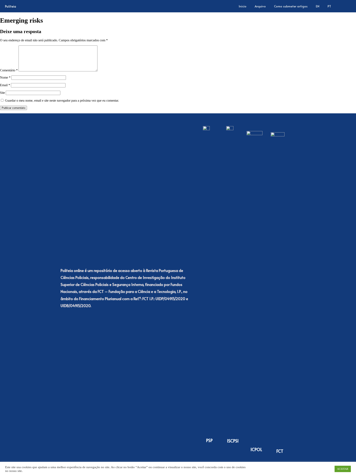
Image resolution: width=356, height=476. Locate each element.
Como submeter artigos (291, 6)
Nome (5, 77)
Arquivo (260, 6)
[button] (345, 6)
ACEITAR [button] (342, 468)
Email (5, 85)
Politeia (10, 6)
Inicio (242, 6)
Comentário (9, 70)
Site (2, 92)
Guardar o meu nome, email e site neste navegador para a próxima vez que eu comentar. (62, 100)
